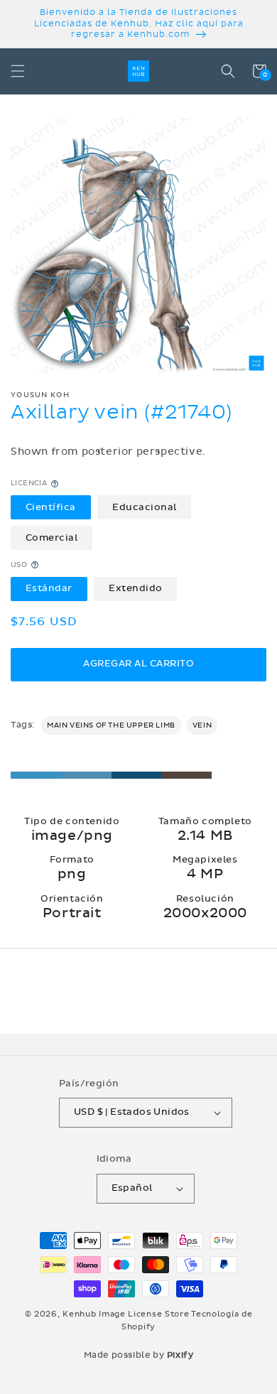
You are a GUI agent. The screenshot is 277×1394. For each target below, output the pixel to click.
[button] (17, 71)
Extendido (136, 588)
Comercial (52, 538)
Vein (202, 725)
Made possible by (139, 1355)
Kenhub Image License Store (126, 1314)
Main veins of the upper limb (111, 725)
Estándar (49, 588)
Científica (51, 507)
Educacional (144, 507)
